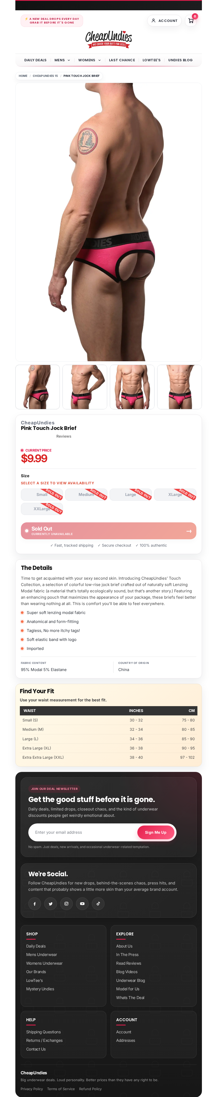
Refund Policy (90, 1089)
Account (123, 1031)
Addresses (125, 1040)
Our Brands (36, 971)
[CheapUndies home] (108, 39)
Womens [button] (86, 60)
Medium (86, 494)
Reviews (63, 436)
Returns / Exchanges (44, 1040)
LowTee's (152, 60)
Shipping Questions (43, 1031)
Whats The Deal (130, 997)
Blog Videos (126, 971)
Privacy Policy (32, 1089)
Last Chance (122, 60)
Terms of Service (61, 1089)
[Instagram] (66, 903)
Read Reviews (128, 963)
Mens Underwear (41, 954)
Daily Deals (35, 60)
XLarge (175, 494)
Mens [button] (60, 60)
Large (130, 494)
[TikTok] (98, 903)
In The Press (127, 954)
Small (42, 494)
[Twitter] (50, 903)
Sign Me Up (155, 832)
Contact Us (36, 1049)
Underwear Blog (130, 980)
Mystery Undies (40, 988)
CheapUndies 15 (45, 76)
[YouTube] (82, 903)
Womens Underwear (44, 963)
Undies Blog (180, 60)
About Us (124, 946)
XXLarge (42, 508)
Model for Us (127, 988)
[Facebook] (34, 903)
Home (23, 76)
